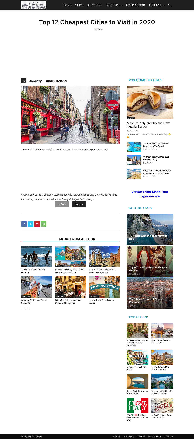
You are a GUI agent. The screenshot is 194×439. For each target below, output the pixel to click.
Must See (113, 5)
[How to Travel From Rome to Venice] (104, 287)
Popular (155, 5)
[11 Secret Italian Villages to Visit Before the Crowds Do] (137, 330)
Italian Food (135, 5)
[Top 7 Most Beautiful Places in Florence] (150, 293)
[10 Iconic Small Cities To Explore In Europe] (162, 381)
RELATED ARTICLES (39, 239)
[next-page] (27, 308)
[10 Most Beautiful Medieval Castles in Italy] (134, 160)
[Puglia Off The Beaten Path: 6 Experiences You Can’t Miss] (134, 174)
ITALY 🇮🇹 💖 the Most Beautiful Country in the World (137, 417)
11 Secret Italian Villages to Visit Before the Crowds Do (137, 342)
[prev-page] (23, 308)
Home (67, 5)
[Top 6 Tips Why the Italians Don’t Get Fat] (150, 261)
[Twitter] (30, 224)
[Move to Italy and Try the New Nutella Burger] (150, 102)
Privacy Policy (128, 436)
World (24, 266)
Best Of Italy (60, 266)
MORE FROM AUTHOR (77, 239)
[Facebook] (24, 224)
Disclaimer (141, 436)
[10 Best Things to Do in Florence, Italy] (162, 405)
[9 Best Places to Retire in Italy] (137, 357)
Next (77, 204)
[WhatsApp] (43, 224)
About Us (116, 436)
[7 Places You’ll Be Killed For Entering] (36, 256)
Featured (95, 5)
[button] (169, 5)
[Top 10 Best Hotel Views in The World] (137, 381)
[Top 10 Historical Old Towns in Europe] (162, 357)
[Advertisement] (97, 52)
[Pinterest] (37, 224)
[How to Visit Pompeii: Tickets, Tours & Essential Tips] (104, 256)
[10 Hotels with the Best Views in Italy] (150, 229)
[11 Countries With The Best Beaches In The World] (134, 147)
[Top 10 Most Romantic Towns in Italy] (162, 330)
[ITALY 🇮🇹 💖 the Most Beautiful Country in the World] (137, 405)
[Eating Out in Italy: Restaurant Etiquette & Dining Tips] (70, 287)
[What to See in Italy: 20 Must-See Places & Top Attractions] (70, 256)
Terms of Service (154, 436)
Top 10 (79, 5)
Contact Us (168, 436)
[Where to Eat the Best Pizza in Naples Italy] (36, 287)
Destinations (94, 266)
